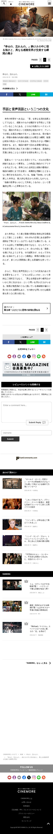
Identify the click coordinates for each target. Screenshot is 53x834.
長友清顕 (15, 77)
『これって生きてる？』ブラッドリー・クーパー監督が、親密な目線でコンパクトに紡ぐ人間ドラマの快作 (37, 503)
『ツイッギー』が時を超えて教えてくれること (37, 521)
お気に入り (10, 3)
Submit (10, 439)
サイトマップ (26, 821)
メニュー (49, 3)
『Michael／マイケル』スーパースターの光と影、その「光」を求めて (40, 628)
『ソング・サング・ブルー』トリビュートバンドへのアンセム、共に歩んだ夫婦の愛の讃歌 (37, 538)
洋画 (4, 84)
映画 (21, 754)
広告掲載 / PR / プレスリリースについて (26, 810)
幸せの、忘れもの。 (11, 74)
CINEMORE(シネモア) (10, 754)
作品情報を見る (9, 88)
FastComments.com (28, 458)
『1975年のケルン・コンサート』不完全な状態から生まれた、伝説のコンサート (36, 556)
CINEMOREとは (26, 798)
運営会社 (26, 817)
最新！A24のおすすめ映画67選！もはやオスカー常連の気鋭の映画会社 (40, 607)
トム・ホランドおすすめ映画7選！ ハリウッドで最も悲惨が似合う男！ (40, 586)
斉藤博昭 (40, 635)
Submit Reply (35, 422)
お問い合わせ (26, 802)
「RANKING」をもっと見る (36, 663)
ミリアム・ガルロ (36, 81)
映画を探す (4, 3)
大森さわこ (36, 563)
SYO (39, 614)
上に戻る (48, 824)
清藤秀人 (35, 526)
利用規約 (4, 390)
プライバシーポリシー (26, 813)
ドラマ (46, 81)
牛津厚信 (35, 490)
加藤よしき (41, 592)
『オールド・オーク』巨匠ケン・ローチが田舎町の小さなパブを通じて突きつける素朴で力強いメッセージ (37, 483)
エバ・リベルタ (23, 81)
